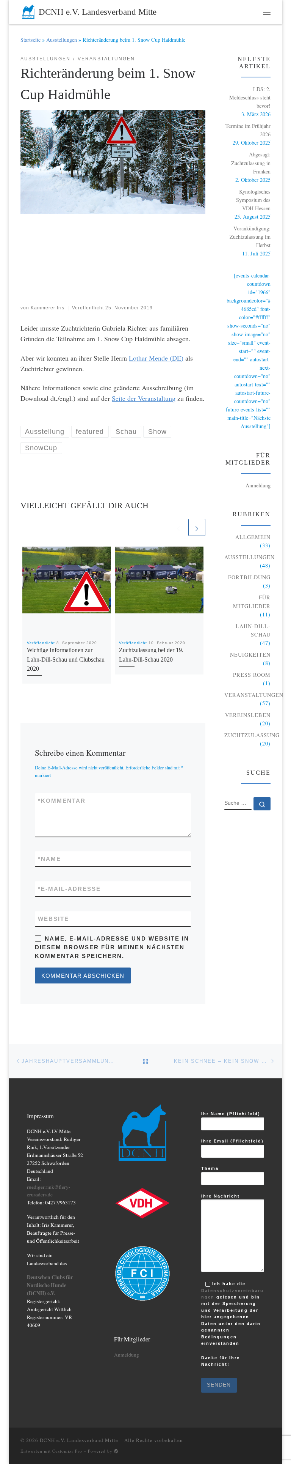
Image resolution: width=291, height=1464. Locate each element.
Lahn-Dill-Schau (253, 630)
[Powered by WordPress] (116, 1451)
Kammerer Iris (47, 307)
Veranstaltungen (253, 694)
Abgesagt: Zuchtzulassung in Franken (251, 163)
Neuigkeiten (250, 654)
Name (49, 859)
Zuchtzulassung (252, 735)
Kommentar (62, 800)
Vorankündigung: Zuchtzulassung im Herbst (250, 237)
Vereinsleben (248, 715)
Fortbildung (249, 577)
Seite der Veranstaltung (143, 398)
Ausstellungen (61, 39)
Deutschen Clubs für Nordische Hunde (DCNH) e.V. (50, 1285)
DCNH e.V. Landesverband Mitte (79, 1440)
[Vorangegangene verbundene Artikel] (178, 527)
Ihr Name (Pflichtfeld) (230, 1113)
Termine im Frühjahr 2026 (248, 130)
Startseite (30, 39)
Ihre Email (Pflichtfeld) (232, 1141)
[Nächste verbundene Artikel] (196, 527)
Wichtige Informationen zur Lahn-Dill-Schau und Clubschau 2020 (66, 659)
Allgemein (253, 537)
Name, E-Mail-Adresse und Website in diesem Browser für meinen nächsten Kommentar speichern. (112, 947)
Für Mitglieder (252, 601)
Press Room (252, 674)
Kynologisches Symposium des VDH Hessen (253, 200)
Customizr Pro (67, 1451)
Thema (210, 1168)
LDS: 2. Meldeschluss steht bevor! (250, 97)
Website (53, 919)
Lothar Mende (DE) (156, 357)
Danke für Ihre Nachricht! (220, 1362)
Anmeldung (258, 485)
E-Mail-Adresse (69, 889)
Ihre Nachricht (220, 1196)
